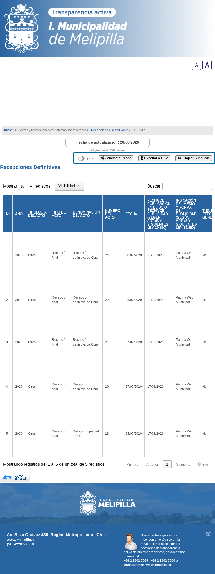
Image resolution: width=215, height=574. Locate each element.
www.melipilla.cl (21, 540)
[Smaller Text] (196, 68)
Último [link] (203, 464)
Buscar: (154, 186)
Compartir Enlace (117, 158)
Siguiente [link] (183, 464)
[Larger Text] (207, 68)
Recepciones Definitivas (108, 130)
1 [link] (167, 464)
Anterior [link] (152, 464)
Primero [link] (132, 464)
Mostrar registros (26, 186)
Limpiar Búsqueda (195, 158)
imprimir (88, 158)
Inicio (8, 130)
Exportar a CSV (155, 158)
